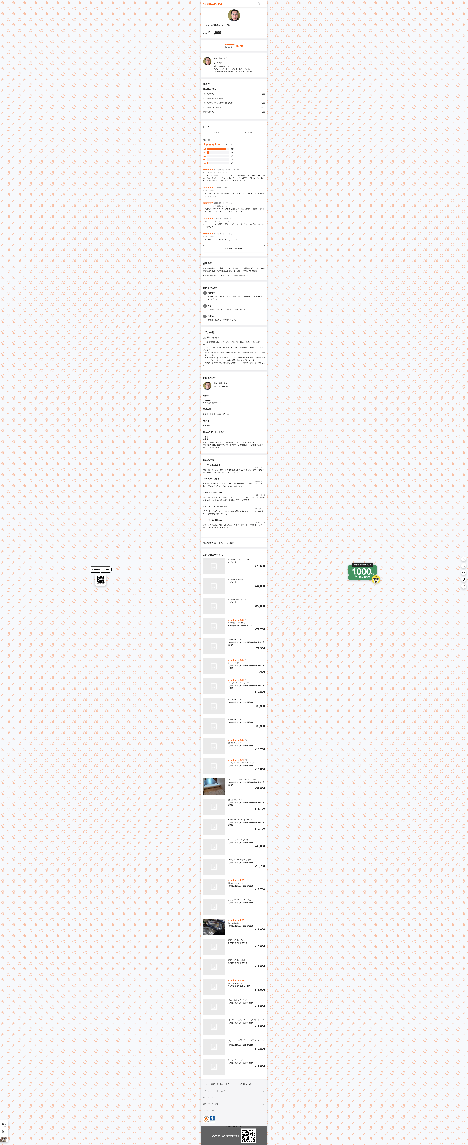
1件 (232, 163)
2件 (232, 152)
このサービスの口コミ (249, 132)
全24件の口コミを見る (234, 248)
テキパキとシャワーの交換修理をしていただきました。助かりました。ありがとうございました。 (233, 194)
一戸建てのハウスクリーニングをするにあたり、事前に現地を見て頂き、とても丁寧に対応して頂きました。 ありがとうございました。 (233, 209)
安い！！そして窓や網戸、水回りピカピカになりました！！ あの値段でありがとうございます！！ (234, 225)
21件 (233, 149)
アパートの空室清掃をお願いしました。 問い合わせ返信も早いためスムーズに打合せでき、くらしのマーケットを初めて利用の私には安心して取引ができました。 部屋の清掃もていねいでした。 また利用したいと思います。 (234, 178)
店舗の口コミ (218, 132)
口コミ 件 (229, 47)
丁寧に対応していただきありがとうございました (222, 239)
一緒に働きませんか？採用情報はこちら (4, 1129)
